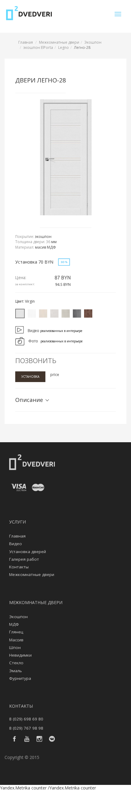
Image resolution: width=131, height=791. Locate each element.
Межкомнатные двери (59, 42)
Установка (30, 376)
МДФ (14, 624)
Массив (16, 640)
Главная (25, 42)
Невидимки (20, 655)
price (54, 374)
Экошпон (92, 42)
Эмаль (15, 670)
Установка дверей (27, 551)
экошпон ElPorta (38, 47)
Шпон (15, 647)
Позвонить (35, 360)
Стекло (16, 662)
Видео (15, 543)
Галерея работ (24, 559)
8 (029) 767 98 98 (26, 728)
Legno (63, 47)
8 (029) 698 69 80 (26, 719)
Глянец (16, 632)
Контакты (19, 567)
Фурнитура (20, 678)
